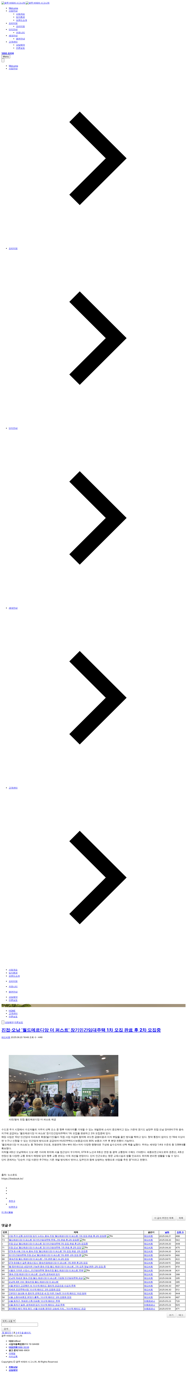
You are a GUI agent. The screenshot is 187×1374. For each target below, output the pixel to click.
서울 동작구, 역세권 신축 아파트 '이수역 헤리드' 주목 (34, 1301)
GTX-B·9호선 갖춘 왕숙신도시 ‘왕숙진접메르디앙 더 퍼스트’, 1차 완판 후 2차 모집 (48, 1262)
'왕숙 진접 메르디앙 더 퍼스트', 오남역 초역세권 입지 (34, 1274)
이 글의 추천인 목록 (163, 1218)
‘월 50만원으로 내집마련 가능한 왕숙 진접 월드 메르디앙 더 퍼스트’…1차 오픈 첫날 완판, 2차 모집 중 (57, 1266)
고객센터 (13, 41)
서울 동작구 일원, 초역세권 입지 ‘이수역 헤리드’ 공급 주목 (37, 1304)
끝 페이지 (26, 1332)
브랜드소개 (21, 20)
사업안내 (13, 10)
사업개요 (20, 14)
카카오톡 (13, 1356)
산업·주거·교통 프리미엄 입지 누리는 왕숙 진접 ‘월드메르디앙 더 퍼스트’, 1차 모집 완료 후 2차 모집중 (57, 1236)
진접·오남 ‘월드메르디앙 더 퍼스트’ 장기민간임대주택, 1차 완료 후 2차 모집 (45, 1247)
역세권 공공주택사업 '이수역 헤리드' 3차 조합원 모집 (34, 1289)
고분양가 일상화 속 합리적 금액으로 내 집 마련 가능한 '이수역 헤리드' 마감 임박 (47, 1293)
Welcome (13, 8)
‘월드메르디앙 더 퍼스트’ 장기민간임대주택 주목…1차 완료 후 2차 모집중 (44, 1239)
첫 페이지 (6, 1332)
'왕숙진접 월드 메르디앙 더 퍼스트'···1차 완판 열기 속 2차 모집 (39, 1259)
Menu (6, 56)
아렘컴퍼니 (149, 1301)
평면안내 (20, 38)
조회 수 (180, 1232)
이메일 (12, 1353)
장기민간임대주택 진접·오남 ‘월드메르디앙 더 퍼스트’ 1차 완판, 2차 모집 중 (45, 1255)
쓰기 (171, 1315)
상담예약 (20, 44)
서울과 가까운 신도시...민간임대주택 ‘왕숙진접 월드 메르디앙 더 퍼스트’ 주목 (46, 1270)
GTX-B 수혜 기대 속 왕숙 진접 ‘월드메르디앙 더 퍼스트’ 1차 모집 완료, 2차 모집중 (48, 1251)
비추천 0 (13, 1206)
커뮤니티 (20, 32)
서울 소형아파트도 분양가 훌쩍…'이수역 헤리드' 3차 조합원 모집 (40, 1297)
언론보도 (20, 48)
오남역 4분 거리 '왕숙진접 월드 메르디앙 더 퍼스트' (34, 1281)
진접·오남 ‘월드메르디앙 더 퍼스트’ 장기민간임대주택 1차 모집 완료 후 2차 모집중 (81, 1030)
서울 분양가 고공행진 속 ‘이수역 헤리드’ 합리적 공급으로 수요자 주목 (42, 1285)
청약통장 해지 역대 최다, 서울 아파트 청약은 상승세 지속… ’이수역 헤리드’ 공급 (47, 1308)
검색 (6, 1328)
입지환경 (20, 17)
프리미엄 (13, 23)
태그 (181, 1315)
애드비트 (5, 1037)
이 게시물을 (7, 1212)
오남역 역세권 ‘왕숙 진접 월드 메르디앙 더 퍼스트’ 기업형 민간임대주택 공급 (46, 1278)
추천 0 (12, 1201)
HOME (12, 1010)
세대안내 (13, 35)
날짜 (167, 1232)
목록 (181, 1218)
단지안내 (13, 29)
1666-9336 (19, 1347)
